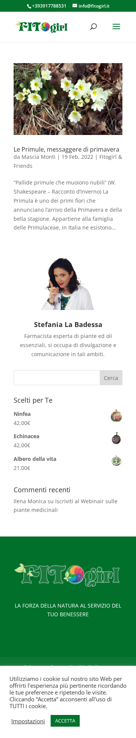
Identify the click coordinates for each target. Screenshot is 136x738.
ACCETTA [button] (65, 720)
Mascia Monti (39, 156)
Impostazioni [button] (28, 721)
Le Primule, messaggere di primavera (66, 149)
